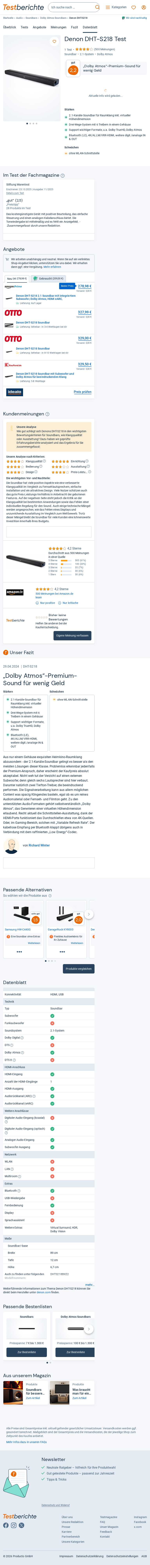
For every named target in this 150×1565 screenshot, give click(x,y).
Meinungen (58, 27)
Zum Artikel (33, 1398)
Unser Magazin (109, 1526)
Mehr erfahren (52, 266)
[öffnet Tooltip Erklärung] (62, 176)
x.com (137, 1526)
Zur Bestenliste (29, 1353)
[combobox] (71, 7)
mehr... (90, 1285)
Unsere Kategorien (73, 1541)
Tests (24, 27)
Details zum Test (15, 193)
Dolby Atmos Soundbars (53, 18)
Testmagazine (108, 1517)
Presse (66, 1526)
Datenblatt (90, 27)
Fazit (74, 27)
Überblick (9, 27)
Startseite (8, 18)
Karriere (66, 1531)
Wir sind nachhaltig (136, 18)
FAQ (102, 1522)
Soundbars (31, 18)
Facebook (140, 1522)
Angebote (39, 27)
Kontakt (105, 1536)
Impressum (66, 1556)
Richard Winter (39, 845)
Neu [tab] (17, 278)
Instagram (140, 1517)
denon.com (44, 1292)
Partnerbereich (71, 1536)
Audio (19, 18)
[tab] (48, 278)
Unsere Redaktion (72, 1522)
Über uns (67, 1517)
